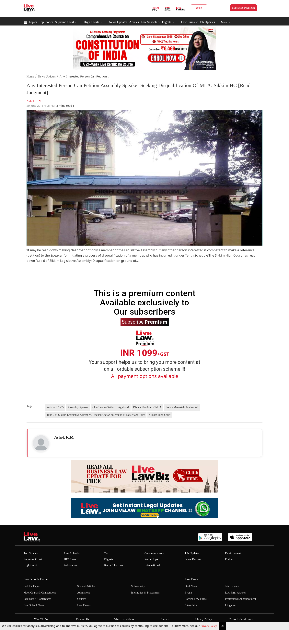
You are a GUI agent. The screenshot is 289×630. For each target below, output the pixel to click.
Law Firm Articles (235, 592)
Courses (81, 598)
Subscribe (145, 321)
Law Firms (188, 22)
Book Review (193, 559)
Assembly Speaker (78, 407)
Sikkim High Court (159, 414)
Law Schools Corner (36, 579)
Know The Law (113, 565)
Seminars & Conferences (37, 598)
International (152, 565)
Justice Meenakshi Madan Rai (182, 407)
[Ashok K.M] (41, 443)
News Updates (118, 22)
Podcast (229, 559)
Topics (33, 22)
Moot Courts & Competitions (40, 592)
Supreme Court (64, 22)
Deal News (191, 586)
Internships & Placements (145, 592)
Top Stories (46, 22)
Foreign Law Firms (195, 598)
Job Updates (207, 22)
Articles (134, 22)
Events (188, 592)
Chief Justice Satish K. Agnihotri (110, 407)
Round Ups (151, 559)
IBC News (70, 559)
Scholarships (138, 586)
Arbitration (71, 565)
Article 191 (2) (55, 407)
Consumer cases (154, 553)
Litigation (230, 605)
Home (30, 76)
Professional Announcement (240, 598)
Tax (106, 553)
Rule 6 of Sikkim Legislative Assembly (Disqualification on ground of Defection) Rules (96, 414)
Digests (166, 22)
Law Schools (149, 22)
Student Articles (86, 586)
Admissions (83, 592)
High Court (30, 565)
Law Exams (83, 605)
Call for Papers (32, 586)
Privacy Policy (209, 626)
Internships (191, 605)
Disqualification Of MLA (147, 407)
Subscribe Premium (243, 7)
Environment (233, 553)
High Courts (91, 22)
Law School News (34, 605)
